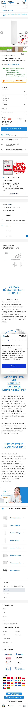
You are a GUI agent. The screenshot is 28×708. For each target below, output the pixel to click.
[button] (18, 2)
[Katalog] (3, 6)
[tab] (14, 215)
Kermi (10, 204)
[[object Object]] (14, 49)
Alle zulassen (14, 365)
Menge (20, 118)
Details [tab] (14, 340)
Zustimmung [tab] (5, 340)
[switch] (24, 706)
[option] (14, 518)
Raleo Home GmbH (13, 64)
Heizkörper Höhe (5, 98)
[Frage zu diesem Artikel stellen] (25, 149)
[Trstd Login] (25, 706)
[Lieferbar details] (25, 135)
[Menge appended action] (25, 121)
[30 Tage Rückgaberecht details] (25, 144)
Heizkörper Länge (6, 103)
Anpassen (13, 371)
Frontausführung (5, 90)
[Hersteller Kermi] (23, 54)
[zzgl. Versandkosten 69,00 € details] (25, 140)
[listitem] (14, 135)
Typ (3, 94)
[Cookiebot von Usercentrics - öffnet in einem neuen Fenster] (19, 336)
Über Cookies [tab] (22, 340)
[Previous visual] (1, 32)
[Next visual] (26, 32)
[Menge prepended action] (16, 121)
